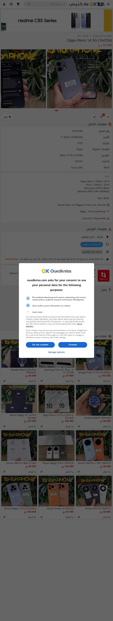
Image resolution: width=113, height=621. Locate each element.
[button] (56, 312)
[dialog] (56, 310)
